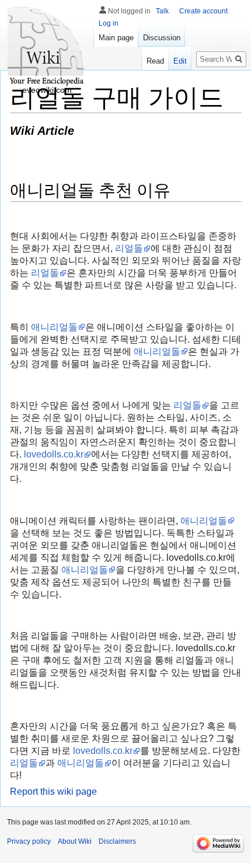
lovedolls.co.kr (53, 454)
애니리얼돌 (54, 327)
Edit (180, 61)
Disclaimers (117, 841)
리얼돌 (129, 248)
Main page (116, 37)
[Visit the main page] (46, 46)
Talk (162, 11)
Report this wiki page (53, 791)
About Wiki (75, 841)
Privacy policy (29, 841)
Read (155, 61)
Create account (203, 11)
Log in (108, 23)
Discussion (161, 37)
